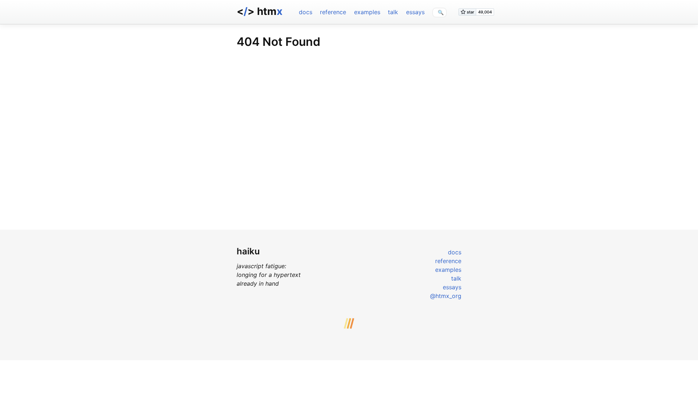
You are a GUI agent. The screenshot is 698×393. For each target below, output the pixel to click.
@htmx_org (445, 295)
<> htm (259, 11)
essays (415, 12)
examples (367, 12)
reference (333, 12)
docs (305, 12)
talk (393, 12)
